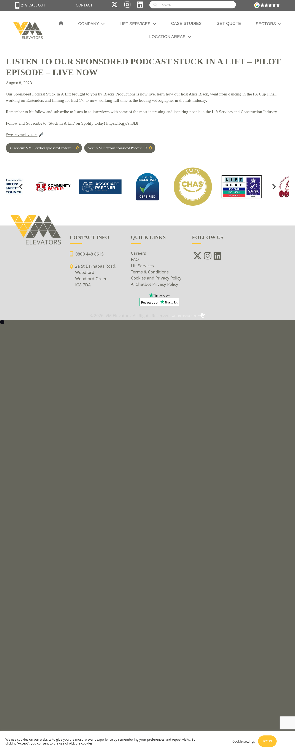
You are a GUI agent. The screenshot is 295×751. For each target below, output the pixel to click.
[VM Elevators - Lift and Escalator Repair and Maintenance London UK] (28, 23)
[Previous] (21, 186)
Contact (84, 5)
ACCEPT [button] (267, 741)
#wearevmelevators (21, 134)
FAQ (135, 259)
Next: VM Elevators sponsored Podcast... (116, 148)
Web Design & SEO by (186, 316)
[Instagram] (127, 5)
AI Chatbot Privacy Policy (154, 284)
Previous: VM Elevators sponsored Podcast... (42, 148)
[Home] (61, 23)
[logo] (147, 186)
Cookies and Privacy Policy (156, 278)
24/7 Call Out (33, 5)
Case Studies (186, 23)
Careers (138, 253)
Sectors (266, 23)
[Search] (192, 5)
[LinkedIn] (140, 5)
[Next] (273, 186)
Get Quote (228, 23)
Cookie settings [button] (243, 741)
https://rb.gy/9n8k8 (122, 123)
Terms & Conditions (150, 272)
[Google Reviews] (267, 5)
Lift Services (135, 23)
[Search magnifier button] (154, 4)
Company (88, 23)
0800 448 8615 (89, 254)
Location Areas (167, 36)
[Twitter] (114, 5)
